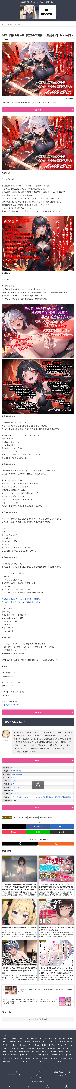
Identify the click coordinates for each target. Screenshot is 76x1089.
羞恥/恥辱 (57, 797)
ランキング (13, 1072)
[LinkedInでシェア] (38, 741)
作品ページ (38, 110)
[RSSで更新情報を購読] (56, 844)
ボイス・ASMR (15, 787)
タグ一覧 (38, 1072)
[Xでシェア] (12, 730)
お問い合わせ (62, 1075)
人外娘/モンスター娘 (30, 797)
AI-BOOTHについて (14, 1075)
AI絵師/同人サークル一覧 (62, 1072)
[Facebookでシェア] (12, 735)
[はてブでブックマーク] (29, 735)
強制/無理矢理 (65, 797)
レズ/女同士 (41, 797)
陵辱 (47, 797)
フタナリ (73, 797)
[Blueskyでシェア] (46, 730)
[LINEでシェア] (63, 735)
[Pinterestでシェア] (21, 741)
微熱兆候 (14, 768)
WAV (12, 790)
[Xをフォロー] (20, 844)
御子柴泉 (14, 781)
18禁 (12, 784)
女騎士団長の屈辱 (16, 774)
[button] (62, 832)
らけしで (14, 777)
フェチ (25, 817)
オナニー (51, 797)
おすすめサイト (38, 1075)
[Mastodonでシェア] (29, 730)
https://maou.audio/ (10, 704)
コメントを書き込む (38, 1019)
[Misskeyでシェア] (63, 730)
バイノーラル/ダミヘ (17, 797)
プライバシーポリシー (38, 1078)
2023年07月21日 (16, 771)
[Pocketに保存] (46, 735)
